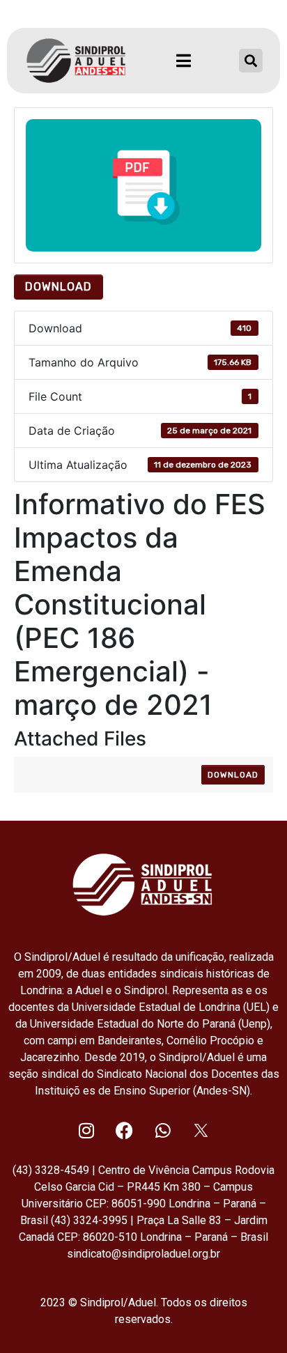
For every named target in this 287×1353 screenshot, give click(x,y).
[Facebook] (124, 1130)
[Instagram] (86, 1130)
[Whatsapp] (163, 1130)
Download (58, 286)
